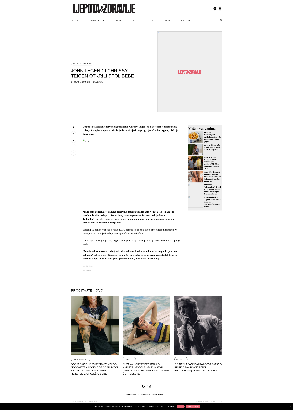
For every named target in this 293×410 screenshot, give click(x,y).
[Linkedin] (73, 140)
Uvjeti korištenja (193, 406)
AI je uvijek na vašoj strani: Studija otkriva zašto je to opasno (212, 147)
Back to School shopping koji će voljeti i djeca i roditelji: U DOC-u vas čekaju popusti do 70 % (212, 163)
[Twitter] (73, 133)
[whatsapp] (73, 153)
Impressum (131, 394)
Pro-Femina (185, 20)
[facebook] (215, 9)
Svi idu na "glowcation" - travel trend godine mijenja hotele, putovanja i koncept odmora (212, 189)
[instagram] (220, 9)
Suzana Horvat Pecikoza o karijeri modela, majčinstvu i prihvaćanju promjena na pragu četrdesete (146, 369)
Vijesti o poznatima (82, 63)
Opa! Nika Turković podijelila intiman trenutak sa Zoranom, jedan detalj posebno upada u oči (212, 176)
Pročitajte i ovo (87, 290)
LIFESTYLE (129, 359)
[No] (290, 406)
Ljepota (75, 20)
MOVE (167, 20)
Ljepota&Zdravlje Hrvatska (84, 401)
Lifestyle (135, 20)
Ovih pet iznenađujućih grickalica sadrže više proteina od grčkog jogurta (212, 137)
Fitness (152, 20)
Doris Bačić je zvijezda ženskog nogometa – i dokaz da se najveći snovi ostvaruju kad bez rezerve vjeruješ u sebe (94, 369)
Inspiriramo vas (80, 359)
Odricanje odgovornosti (152, 394)
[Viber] (73, 146)
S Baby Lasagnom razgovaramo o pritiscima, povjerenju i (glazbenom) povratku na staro (198, 367)
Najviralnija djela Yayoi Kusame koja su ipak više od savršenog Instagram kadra (212, 201)
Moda (118, 20)
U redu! (181, 406)
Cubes (219, 401)
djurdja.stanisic (82, 82)
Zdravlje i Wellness (97, 20)
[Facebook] (73, 127)
